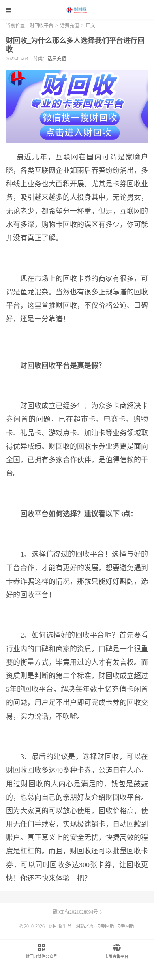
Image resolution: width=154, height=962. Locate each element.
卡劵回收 (105, 926)
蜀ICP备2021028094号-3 (77, 912)
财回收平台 (77, 10)
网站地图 (84, 926)
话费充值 (69, 25)
